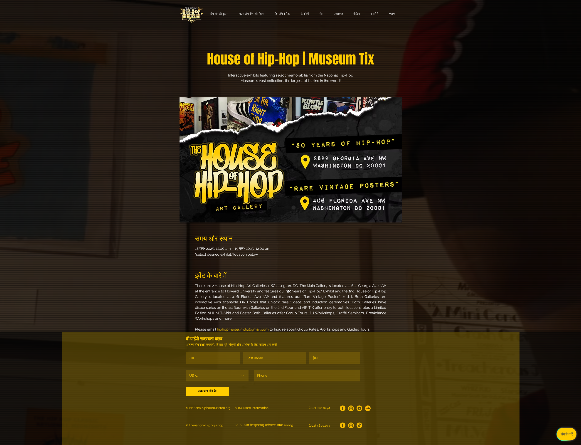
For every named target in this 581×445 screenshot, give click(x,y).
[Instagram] (351, 408)
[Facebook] (342, 408)
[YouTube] (359, 408)
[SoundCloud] (368, 408)
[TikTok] (359, 425)
